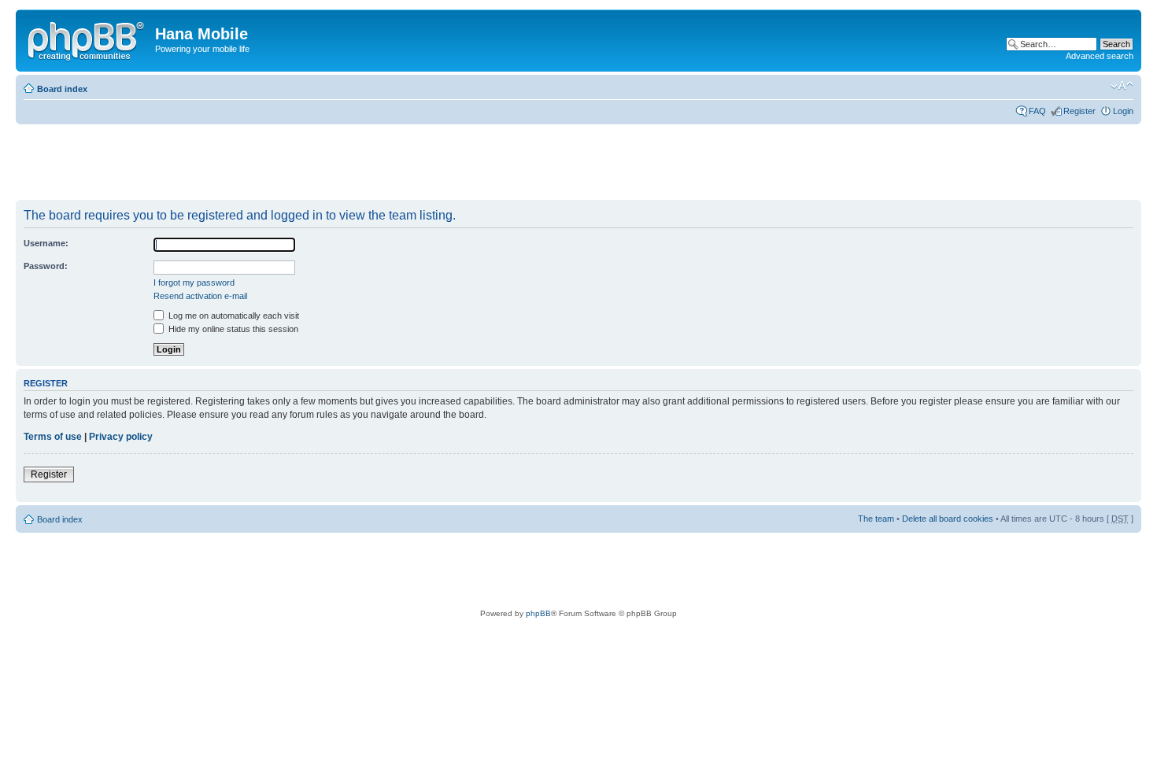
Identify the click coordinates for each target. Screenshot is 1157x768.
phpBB (538, 613)
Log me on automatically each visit (232, 315)
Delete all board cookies (947, 518)
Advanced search (1099, 56)
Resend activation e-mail (200, 296)
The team (876, 518)
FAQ (1037, 111)
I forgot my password (194, 282)
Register (1079, 111)
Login (1123, 111)
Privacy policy (121, 436)
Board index (62, 89)
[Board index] (87, 38)
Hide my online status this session (232, 329)
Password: (46, 266)
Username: (46, 243)
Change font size (1122, 86)
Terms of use (53, 436)
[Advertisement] (302, 162)
